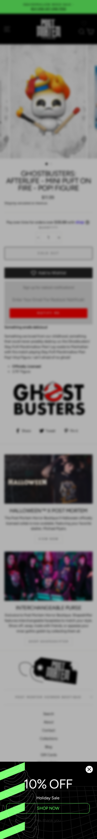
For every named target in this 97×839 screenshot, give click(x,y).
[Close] (89, 769)
